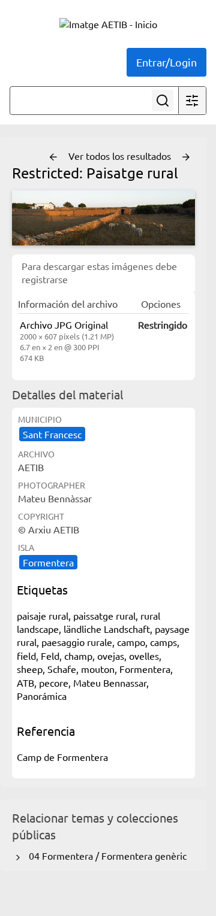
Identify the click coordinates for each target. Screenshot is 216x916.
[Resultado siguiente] (186, 157)
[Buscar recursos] (162, 100)
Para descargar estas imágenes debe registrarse (99, 272)
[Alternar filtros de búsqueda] (192, 100)
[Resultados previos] (53, 157)
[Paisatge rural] (103, 217)
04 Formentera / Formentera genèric (105, 856)
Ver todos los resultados (120, 156)
